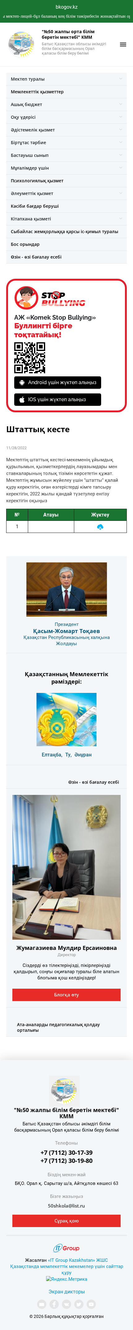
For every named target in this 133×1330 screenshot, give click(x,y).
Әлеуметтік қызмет (32, 193)
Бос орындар (25, 244)
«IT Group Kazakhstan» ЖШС (78, 1260)
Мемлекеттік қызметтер (37, 92)
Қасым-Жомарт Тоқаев (66, 631)
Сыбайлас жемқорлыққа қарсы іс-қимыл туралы (64, 231)
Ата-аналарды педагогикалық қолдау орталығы (58, 1027)
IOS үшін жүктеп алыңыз (57, 399)
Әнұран (83, 755)
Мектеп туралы (28, 79)
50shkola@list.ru (66, 1206)
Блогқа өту (66, 994)
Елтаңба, (52, 755)
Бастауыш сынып (30, 155)
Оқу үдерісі (23, 117)
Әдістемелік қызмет (33, 130)
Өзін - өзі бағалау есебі (36, 257)
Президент (67, 624)
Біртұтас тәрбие (28, 142)
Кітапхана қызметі (31, 219)
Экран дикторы (67, 1292)
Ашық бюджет (26, 104)
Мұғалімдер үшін (30, 168)
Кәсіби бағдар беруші (35, 206)
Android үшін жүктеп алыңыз (62, 382)
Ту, (68, 755)
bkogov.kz (67, 7)
